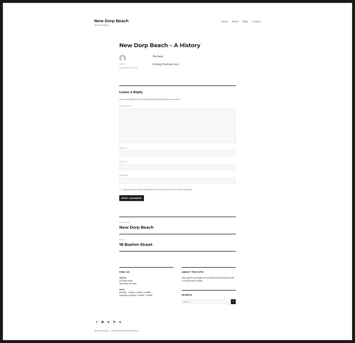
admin (122, 64)
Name (123, 148)
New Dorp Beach (111, 20)
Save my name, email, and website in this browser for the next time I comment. (158, 189)
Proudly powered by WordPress (125, 331)
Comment (125, 106)
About (235, 21)
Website (124, 175)
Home (224, 21)
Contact (256, 21)
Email (123, 162)
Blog (245, 21)
